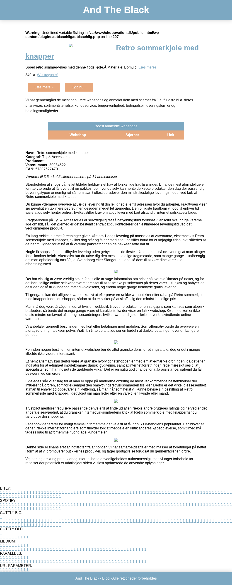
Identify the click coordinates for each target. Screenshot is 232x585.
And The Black (116, 10)
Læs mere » (43, 87)
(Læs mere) (147, 67)
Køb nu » (79, 87)
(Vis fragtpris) (47, 75)
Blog (106, 578)
